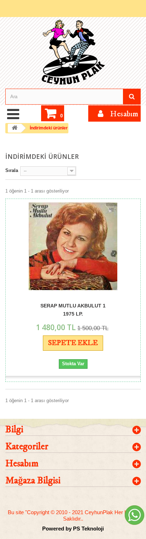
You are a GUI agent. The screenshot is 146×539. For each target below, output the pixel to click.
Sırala (11, 170)
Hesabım (22, 463)
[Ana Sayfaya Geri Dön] (14, 128)
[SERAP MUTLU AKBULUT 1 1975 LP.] (73, 246)
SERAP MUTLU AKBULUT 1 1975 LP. (73, 309)
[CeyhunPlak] (73, 52)
